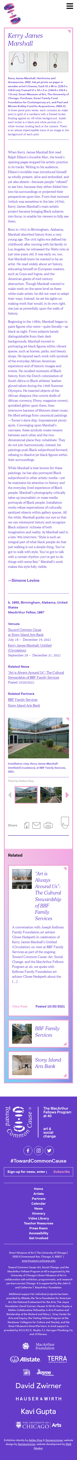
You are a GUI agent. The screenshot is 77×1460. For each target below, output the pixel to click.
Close (69, 31)
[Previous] (9, 795)
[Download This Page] (26, 825)
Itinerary (38, 1213)
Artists (38, 1194)
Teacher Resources (38, 1223)
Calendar (38, 1203)
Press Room (38, 1228)
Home (38, 1189)
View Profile (21, 1038)
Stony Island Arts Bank (24, 705)
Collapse (65, 869)
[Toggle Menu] (70, 6)
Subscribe (61, 1172)
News (38, 1208)
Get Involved (38, 1238)
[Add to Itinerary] (61, 1034)
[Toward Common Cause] (38, 1123)
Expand (65, 1043)
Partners (38, 1198)
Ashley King (35, 1440)
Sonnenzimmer (54, 1440)
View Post (19, 1006)
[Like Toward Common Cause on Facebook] (27, 1150)
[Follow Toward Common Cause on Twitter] (49, 1150)
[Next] (67, 795)
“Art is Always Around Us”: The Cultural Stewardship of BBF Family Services (48, 895)
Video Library (38, 1218)
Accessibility (38, 1233)
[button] (48, 825)
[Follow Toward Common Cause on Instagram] (38, 1150)
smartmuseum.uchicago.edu (38, 1260)
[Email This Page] (36, 825)
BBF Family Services (22, 699)
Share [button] (12, 825)
